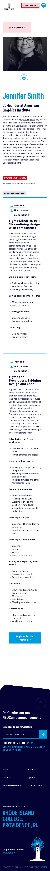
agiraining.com (28, 119)
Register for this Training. (25, 638)
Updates (32, 777)
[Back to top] (41, 703)
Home (5, 769)
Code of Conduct (35, 785)
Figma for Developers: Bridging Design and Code (25, 380)
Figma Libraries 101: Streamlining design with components (24, 224)
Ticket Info (8, 777)
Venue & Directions (12, 785)
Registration (30, 5)
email (24, 78)
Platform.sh (41, 867)
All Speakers (18, 27)
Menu (43, 5)
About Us (32, 769)
